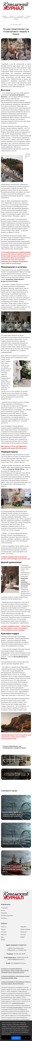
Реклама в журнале (7, 915)
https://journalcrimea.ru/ (15, 1007)
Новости (12, 16)
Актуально (20, 16)
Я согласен (16, 1038)
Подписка (4, 913)
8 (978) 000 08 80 (19, 954)
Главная (4, 16)
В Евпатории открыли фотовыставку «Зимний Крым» (17, 760)
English (22, 937)
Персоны (3, 934)
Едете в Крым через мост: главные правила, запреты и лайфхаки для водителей (13, 814)
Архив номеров (25, 929)
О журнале (4, 907)
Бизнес (3, 939)
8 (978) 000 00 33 (22, 957)
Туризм (3, 929)
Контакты (4, 918)
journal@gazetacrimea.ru (18, 963)
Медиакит (23, 926)
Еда (2, 937)
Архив (3, 910)
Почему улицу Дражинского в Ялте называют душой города (15, 774)
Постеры (23, 934)
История (3, 932)
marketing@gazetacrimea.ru (16, 959)
